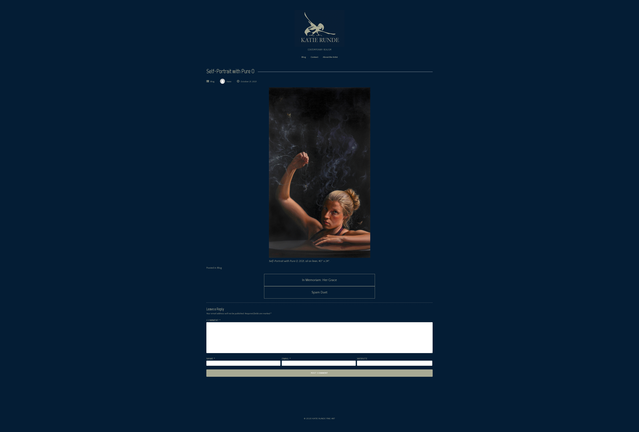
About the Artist (330, 57)
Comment (213, 320)
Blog (304, 57)
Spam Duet (319, 292)
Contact (314, 57)
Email (286, 358)
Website (362, 358)
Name (210, 358)
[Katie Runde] (319, 45)
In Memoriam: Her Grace (319, 280)
